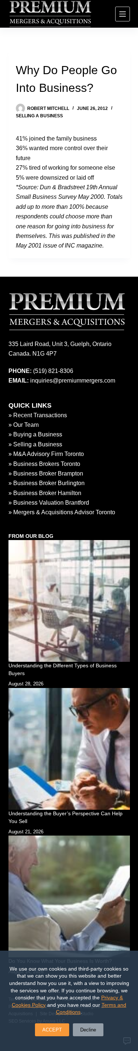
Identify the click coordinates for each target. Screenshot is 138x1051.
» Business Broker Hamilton (44, 493)
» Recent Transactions (37, 415)
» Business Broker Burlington (46, 483)
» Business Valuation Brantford (48, 502)
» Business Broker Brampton (45, 473)
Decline (88, 1030)
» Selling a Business (35, 444)
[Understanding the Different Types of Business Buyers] (69, 601)
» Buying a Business (35, 434)
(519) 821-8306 (53, 371)
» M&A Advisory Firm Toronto (46, 454)
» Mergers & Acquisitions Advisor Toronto (61, 512)
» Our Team (23, 425)
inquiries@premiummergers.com (72, 380)
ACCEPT (52, 1030)
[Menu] (122, 14)
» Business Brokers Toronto (44, 464)
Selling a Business (39, 115)
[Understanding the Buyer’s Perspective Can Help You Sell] (69, 749)
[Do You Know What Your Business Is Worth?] (69, 896)
